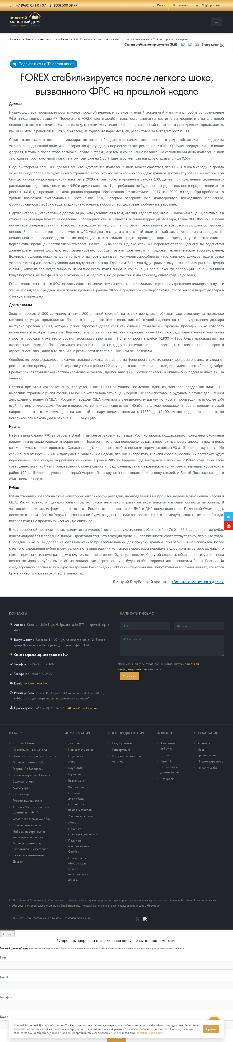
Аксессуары (21, 787)
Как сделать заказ (81, 749)
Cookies (116, 1032)
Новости (165, 733)
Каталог (16, 733)
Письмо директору (210, 761)
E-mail (4, 977)
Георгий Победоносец (28, 768)
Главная (15, 39)
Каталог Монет (23, 743)
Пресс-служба (207, 767)
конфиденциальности (150, 1032)
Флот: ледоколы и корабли (32, 818)
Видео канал (211, 44)
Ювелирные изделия (27, 825)
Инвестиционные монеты (30, 749)
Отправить (129, 676)
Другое (18, 861)
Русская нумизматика (27, 800)
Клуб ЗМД (75, 767)
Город (4, 1016)
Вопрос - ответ (78, 787)
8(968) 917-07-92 (52, 708)
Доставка (74, 743)
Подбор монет (122, 743)
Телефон (6, 997)
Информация (77, 733)
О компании (206, 733)
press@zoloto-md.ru (84, 708)
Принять (211, 1029)
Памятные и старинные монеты (34, 756)
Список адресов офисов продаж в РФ (41, 654)
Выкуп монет (77, 780)
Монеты (73, 822)
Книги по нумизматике (28, 855)
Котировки (167, 778)
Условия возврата (80, 816)
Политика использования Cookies (78, 845)
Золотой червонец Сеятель (31, 775)
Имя (3, 957)
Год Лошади (21, 794)
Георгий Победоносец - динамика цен (170, 766)
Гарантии (74, 774)
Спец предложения (126, 733)
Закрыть (7, 934)
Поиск (161, 5)
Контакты (204, 743)
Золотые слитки (23, 781)
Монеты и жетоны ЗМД (29, 762)
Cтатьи (165, 755)
